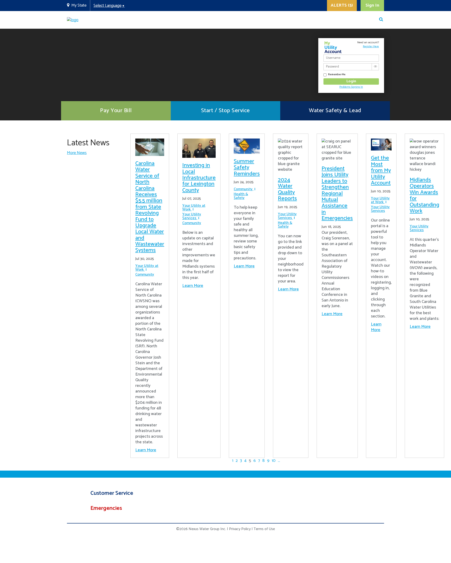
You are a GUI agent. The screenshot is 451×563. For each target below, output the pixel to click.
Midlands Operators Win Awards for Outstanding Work (424, 195)
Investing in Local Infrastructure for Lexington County (199, 178)
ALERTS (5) (342, 5)
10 (274, 460)
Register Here (371, 46)
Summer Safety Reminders (247, 167)
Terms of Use (264, 529)
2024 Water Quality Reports (287, 189)
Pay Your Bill (116, 110)
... (279, 460)
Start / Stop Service (225, 110)
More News (77, 152)
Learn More (145, 450)
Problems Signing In (351, 87)
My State (78, 5)
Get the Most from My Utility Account (381, 171)
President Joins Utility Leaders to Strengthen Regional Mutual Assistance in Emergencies (337, 193)
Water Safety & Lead (335, 110)
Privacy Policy (240, 529)
